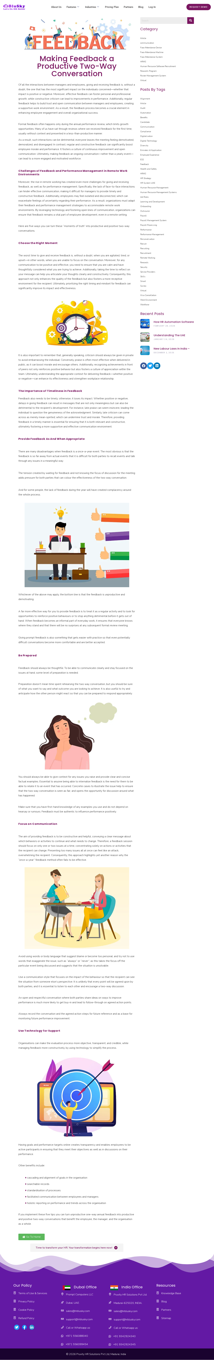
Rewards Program (148, 71)
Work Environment (148, 300)
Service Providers (147, 272)
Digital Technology (148, 141)
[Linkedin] (157, 365)
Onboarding (145, 206)
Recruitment (170, 66)
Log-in (152, 7)
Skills (142, 276)
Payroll (143, 215)
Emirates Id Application (151, 150)
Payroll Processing (148, 225)
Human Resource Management (154, 187)
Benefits (144, 117)
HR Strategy (145, 178)
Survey (143, 286)
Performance (145, 229)
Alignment (145, 98)
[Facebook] (143, 365)
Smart (143, 281)
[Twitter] (150, 365)
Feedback (144, 164)
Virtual (143, 80)
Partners (128, 7)
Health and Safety (148, 169)
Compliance (145, 131)
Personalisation (147, 239)
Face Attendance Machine (151, 52)
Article (143, 38)
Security (143, 267)
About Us (56, 7)
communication (147, 43)
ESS (142, 159)
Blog (140, 7)
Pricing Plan (112, 7)
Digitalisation (146, 136)
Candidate (145, 122)
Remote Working (147, 257)
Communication (147, 126)
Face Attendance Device (151, 47)
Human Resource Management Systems (158, 192)
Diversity (144, 145)
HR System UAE (147, 183)
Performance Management (152, 234)
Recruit (143, 243)
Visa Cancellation (148, 295)
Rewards (144, 262)
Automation (145, 112)
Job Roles (144, 197)
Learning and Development (152, 201)
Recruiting (144, 248)
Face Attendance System (151, 57)
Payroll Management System (153, 220)
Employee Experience (149, 155)
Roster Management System (153, 75)
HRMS (143, 61)
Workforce (144, 304)
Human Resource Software (152, 66)
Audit (142, 108)
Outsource (145, 211)
